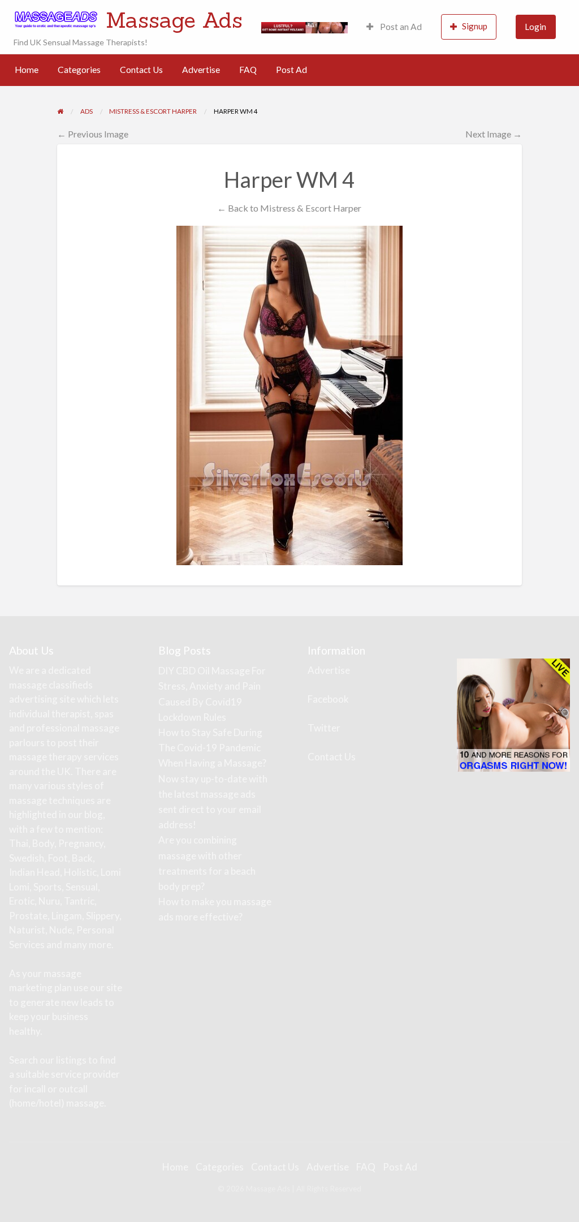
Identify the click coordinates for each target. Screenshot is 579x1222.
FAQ (248, 69)
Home (26, 69)
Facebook (328, 699)
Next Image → (493, 133)
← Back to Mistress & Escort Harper (289, 208)
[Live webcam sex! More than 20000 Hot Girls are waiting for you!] (304, 26)
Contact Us (141, 69)
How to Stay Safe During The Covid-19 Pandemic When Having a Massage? (212, 747)
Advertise (201, 69)
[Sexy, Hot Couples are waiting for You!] (513, 714)
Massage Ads (174, 19)
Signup (474, 26)
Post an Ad (400, 26)
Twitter (324, 728)
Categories (79, 69)
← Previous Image (92, 133)
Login (535, 26)
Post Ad (291, 69)
